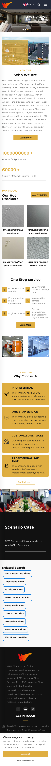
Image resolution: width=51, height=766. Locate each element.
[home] (7, 4)
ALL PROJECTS (39, 195)
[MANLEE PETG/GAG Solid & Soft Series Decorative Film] (13, 248)
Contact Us (24, 482)
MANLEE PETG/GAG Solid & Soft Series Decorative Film (13, 265)
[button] (23, 29)
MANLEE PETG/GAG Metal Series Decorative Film (13, 233)
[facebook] (18, 709)
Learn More (26, 137)
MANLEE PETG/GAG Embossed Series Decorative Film (38, 233)
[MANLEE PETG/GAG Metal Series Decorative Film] (13, 216)
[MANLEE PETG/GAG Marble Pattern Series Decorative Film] (38, 248)
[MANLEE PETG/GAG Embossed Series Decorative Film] (38, 216)
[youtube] (33, 709)
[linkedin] (25, 709)
